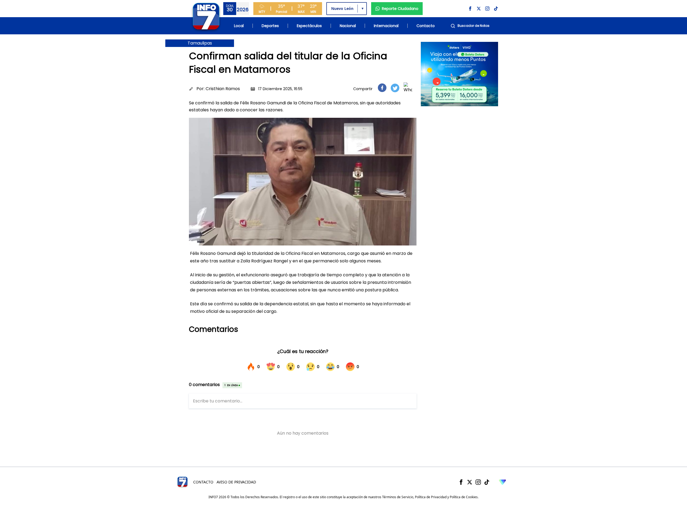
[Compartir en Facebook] (382, 87)
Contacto (425, 25)
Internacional (386, 25)
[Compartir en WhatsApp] (408, 87)
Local (239, 25)
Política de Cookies (464, 497)
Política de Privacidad (431, 497)
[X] (469, 482)
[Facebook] (461, 482)
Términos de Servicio (397, 497)
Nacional (348, 25)
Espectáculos (309, 25)
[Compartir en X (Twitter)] (395, 87)
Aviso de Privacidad (236, 482)
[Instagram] (478, 482)
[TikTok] (486, 482)
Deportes (270, 25)
